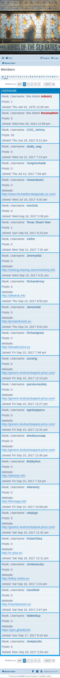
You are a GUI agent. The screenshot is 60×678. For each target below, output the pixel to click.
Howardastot (35, 180)
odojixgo (32, 513)
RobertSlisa (34, 538)
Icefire (31, 239)
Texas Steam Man (39, 222)
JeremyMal (34, 255)
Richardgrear (35, 332)
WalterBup (33, 615)
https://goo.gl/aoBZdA (16, 630)
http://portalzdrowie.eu (16, 321)
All (3, 77)
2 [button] (28, 84)
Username (9, 90)
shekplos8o (34, 641)
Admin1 (46, 96)
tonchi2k (32, 205)
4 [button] (35, 84)
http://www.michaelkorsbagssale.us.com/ (29, 194)
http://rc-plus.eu (12, 552)
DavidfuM (33, 590)
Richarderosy (35, 281)
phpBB (21, 676)
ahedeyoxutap (36, 435)
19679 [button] (47, 84)
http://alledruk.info (13, 295)
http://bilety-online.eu (15, 578)
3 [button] (31, 84)
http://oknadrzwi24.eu (16, 347)
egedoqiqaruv (36, 410)
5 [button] (39, 84)
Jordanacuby (35, 564)
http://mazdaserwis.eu (16, 604)
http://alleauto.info (13, 475)
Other (6, 78)
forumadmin (49, 113)
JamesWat (34, 307)
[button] (19, 84)
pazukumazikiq (36, 384)
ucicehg (32, 358)
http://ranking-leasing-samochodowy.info (28, 270)
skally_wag (34, 146)
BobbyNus (33, 461)
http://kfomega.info (14, 501)
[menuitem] (9, 58)
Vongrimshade (36, 163)
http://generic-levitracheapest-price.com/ (28, 372)
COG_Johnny (36, 129)
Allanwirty (33, 487)
